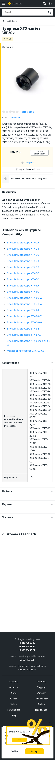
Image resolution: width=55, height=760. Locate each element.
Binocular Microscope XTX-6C (23, 291)
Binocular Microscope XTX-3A (23, 261)
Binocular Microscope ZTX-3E (23, 328)
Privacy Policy (41, 698)
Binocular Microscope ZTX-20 (23, 310)
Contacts (13, 681)
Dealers (41, 704)
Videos (14, 704)
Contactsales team (39, 152)
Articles (13, 698)
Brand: (11, 117)
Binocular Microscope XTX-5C (23, 279)
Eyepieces (12, 21)
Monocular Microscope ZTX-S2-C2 (25, 350)
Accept (34, 751)
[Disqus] (27, 577)
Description (9, 192)
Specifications (10, 362)
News (13, 693)
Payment (7, 504)
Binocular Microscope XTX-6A (23, 285)
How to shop (41, 710)
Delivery (7, 491)
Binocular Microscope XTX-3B (23, 267)
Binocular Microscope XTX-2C (23, 254)
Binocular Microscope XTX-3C (23, 273)
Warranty (7, 517)
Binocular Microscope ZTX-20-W (24, 322)
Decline (14, 751)
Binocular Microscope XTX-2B (23, 248)
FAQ (14, 715)
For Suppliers (13, 710)
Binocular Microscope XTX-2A (23, 242)
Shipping (41, 687)
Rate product (28, 112)
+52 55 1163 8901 (27, 660)
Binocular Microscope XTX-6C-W (24, 297)
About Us (13, 687)
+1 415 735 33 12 (27, 643)
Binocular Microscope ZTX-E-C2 (24, 334)
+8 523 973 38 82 (27, 647)
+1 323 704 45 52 (27, 650)
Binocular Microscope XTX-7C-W (24, 304)
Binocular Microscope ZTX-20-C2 (25, 316)
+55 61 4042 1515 (27, 670)
